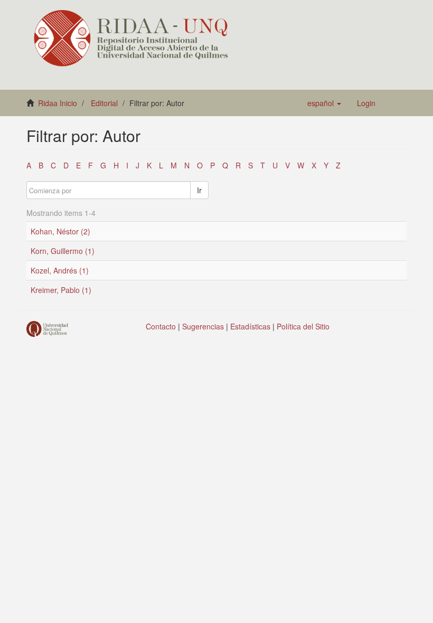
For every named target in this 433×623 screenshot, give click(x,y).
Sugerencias (203, 326)
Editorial (104, 103)
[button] (324, 103)
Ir (199, 190)
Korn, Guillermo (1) (63, 251)
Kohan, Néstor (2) (60, 231)
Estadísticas (250, 326)
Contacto (161, 326)
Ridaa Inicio (57, 103)
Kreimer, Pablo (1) (61, 290)
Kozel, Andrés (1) (60, 270)
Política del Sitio (303, 326)
